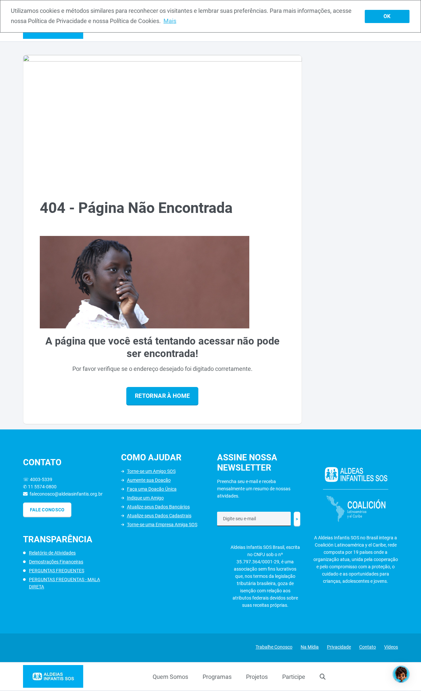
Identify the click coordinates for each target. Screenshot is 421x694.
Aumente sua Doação (149, 480)
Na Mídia (310, 647)
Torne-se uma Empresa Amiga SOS (162, 524)
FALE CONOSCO (47, 509)
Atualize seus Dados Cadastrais (159, 515)
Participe (293, 676)
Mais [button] (169, 20)
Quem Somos (170, 676)
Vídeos (391, 647)
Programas (217, 676)
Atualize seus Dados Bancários (158, 506)
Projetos (257, 676)
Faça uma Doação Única (152, 489)
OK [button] (387, 16)
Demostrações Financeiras (56, 561)
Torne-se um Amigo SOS (151, 471)
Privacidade (339, 647)
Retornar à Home (162, 395)
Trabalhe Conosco (274, 647)
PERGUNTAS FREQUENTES (56, 570)
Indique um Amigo (145, 498)
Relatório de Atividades (52, 552)
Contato (367, 647)
